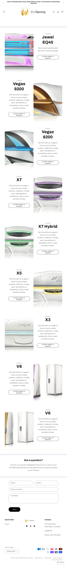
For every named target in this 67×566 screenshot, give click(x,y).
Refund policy (38, 557)
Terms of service (57, 557)
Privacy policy (48, 557)
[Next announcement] (63, 3)
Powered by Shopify (27, 557)
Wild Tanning (18, 557)
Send (14, 509)
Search (7, 524)
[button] (4, 12)
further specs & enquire (48, 57)
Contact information (56, 559)
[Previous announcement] (3, 3)
